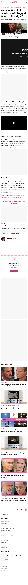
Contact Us (4, 547)
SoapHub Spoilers (15, 233)
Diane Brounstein (7, 19)
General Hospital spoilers (19, 231)
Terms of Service (4, 568)
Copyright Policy (4, 570)
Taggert (14, 106)
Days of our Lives (5, 521)
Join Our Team (4, 540)
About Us (3, 538)
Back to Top (20, 510)
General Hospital (6, 228)
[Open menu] (1, 2)
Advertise (3, 542)
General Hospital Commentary (8, 474)
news (2, 428)
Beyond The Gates (5, 530)
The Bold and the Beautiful (7, 528)
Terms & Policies (5, 545)
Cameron (22, 180)
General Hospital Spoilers (19, 228)
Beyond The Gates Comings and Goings (10, 405)
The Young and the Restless (8, 526)
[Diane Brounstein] (4, 239)
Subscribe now (14, 271)
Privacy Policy (4, 566)
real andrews (5, 233)
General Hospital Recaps (7, 496)
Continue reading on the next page (14, 202)
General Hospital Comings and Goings (10, 451)
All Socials (5, 559)
